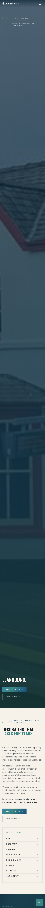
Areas (13, 19)
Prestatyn (12, 844)
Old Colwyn (13, 876)
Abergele (11, 849)
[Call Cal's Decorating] (39, 902)
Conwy (10, 865)
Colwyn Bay (13, 855)
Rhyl (9, 839)
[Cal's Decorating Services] (11, 4)
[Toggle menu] (40, 3)
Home (5, 19)
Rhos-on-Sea (13, 860)
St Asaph (11, 871)
